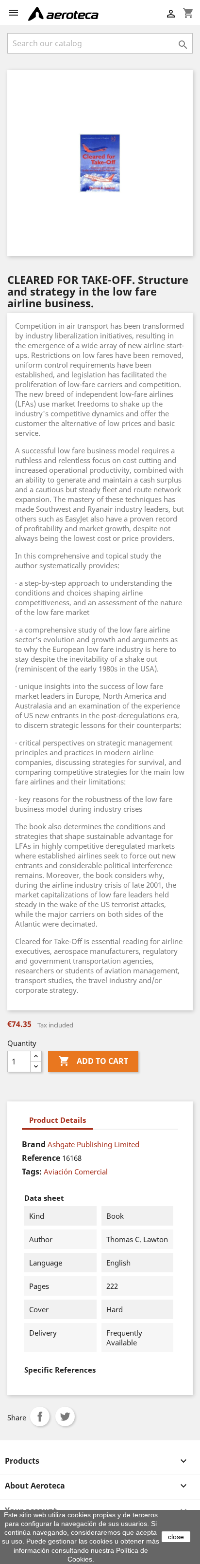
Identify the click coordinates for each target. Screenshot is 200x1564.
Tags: (32, 1171)
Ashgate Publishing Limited (93, 1144)
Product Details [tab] (57, 1120)
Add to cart (93, 1061)
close (176, 1537)
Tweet (65, 1416)
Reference (41, 1158)
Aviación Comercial (76, 1171)
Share (40, 1416)
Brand (34, 1144)
